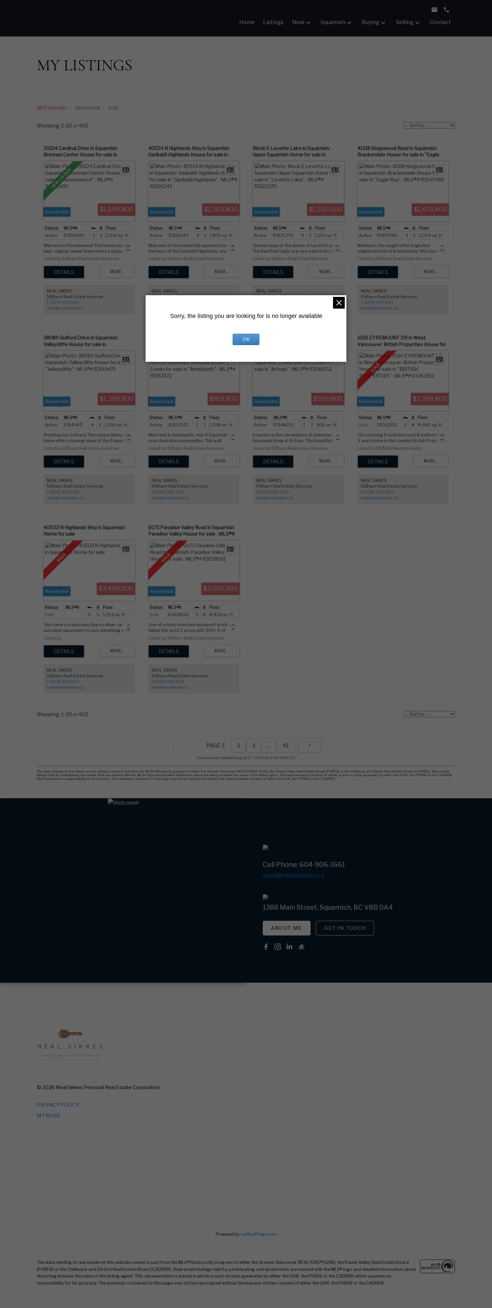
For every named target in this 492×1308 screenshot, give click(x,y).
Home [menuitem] (247, 22)
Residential (87, 107)
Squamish (333, 22)
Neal (298, 22)
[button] (287, 928)
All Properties (52, 107)
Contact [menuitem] (440, 22)
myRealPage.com (258, 1234)
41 (285, 745)
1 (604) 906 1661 (63, 302)
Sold (113, 107)
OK (246, 339)
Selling (404, 22)
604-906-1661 (322, 865)
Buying (370, 22)
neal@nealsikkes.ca (65, 308)
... (268, 745)
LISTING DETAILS (64, 272)
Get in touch (345, 928)
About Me (287, 928)
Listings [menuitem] (273, 22)
